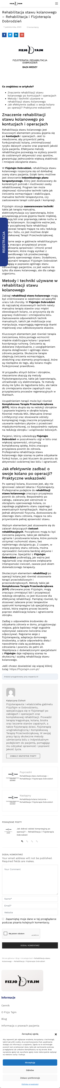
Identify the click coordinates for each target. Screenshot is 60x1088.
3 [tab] (31, 841)
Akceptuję (30, 1062)
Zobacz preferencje (30, 1078)
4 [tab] (36, 841)
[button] (55, 1034)
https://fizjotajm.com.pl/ (24, 669)
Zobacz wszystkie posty (23, 756)
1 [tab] (21, 841)
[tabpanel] (30, 832)
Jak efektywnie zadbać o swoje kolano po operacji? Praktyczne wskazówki (31, 106)
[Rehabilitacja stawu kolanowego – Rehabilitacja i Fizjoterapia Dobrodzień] (4, 35)
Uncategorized (26, 958)
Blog (17, 958)
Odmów (30, 1070)
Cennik (5, 1005)
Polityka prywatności (30, 1084)
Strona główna (8, 958)
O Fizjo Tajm (8, 1012)
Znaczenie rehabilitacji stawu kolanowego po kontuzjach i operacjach (32, 94)
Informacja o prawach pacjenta (20, 1025)
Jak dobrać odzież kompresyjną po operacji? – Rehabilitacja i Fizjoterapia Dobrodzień (35, 832)
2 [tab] (26, 841)
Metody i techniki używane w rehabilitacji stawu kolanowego (27, 100)
